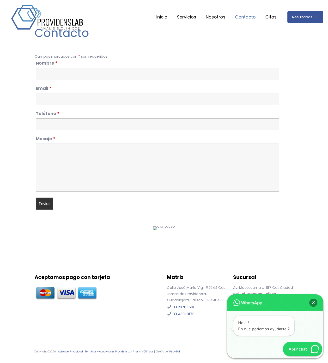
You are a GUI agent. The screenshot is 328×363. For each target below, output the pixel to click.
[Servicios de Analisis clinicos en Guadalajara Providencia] (47, 17)
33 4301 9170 (183, 313)
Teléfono (48, 113)
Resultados (302, 16)
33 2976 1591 (183, 306)
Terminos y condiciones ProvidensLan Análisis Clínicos (119, 351)
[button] (313, 303)
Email (44, 88)
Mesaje (45, 138)
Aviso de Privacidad (70, 351)
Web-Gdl (174, 351)
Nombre (47, 63)
